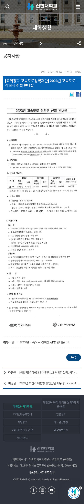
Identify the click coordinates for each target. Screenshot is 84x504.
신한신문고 (22, 437)
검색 (7, 6)
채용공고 (22, 422)
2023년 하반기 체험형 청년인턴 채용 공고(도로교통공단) (49, 383)
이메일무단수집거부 (22, 429)
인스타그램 (42, 490)
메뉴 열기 (78, 7)
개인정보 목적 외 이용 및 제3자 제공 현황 (61, 404)
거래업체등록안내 (22, 414)
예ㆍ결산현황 (61, 422)
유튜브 (51, 490)
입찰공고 (61, 414)
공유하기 (79, 43)
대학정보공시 (61, 429)
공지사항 (18, 43)
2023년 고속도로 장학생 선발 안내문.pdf (44, 342)
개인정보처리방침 (22, 406)
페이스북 (33, 490)
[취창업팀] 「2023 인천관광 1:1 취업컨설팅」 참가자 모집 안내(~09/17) (49, 372)
